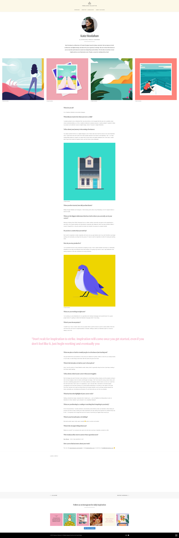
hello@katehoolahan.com (107, 448)
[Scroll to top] (176, 535)
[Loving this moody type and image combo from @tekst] (96, 519)
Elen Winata (66, 439)
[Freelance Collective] (89, 4)
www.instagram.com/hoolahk (76, 448)
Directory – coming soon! (88, 9)
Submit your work (100, 9)
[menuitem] (77, 10)
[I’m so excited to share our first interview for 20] (83, 519)
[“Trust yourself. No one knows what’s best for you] (56, 519)
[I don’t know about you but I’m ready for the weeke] (109, 519)
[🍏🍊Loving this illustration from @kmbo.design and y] (122, 519)
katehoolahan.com (90, 448)
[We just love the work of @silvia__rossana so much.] (69, 519)
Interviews (77, 9)
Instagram (87, 505)
